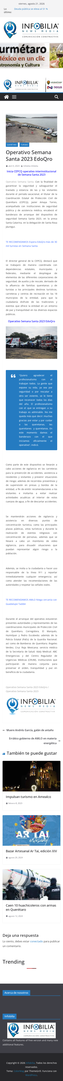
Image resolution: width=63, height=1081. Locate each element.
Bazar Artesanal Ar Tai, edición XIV (31, 851)
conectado (36, 941)
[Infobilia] (31, 80)
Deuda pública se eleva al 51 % (31, 10)
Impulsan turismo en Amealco (28, 797)
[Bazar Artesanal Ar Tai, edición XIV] (31, 817)
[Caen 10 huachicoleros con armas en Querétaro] (31, 871)
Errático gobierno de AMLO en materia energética (33, 741)
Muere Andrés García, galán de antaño (30, 730)
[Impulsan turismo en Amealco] (31, 763)
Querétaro (12, 145)
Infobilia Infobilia (30, 166)
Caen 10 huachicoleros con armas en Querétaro (31, 907)
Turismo (24, 145)
